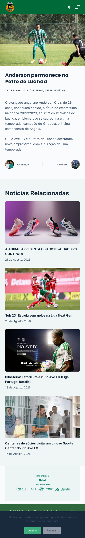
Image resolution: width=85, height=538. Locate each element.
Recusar (52, 530)
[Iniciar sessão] (69, 7)
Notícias (59, 90)
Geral (49, 90)
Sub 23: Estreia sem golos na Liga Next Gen (38, 315)
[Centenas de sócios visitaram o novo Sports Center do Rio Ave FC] (42, 417)
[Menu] (77, 7)
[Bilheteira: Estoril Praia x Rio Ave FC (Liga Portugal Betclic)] (42, 350)
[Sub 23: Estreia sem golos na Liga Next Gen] (42, 289)
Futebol (37, 90)
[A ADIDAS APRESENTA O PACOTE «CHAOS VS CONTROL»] (42, 222)
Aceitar (32, 530)
